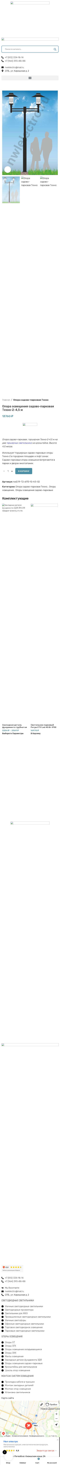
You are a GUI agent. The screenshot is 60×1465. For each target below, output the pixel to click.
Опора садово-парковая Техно (30, 400)
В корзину (23, 471)
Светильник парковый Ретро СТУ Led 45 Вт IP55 (43, 726)
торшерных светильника (19, 443)
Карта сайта (7, 1398)
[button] (30, 78)
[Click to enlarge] (7, 169)
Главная (6, 400)
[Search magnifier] (55, 50)
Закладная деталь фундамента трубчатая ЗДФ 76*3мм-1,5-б (14, 727)
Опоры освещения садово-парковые (34, 490)
